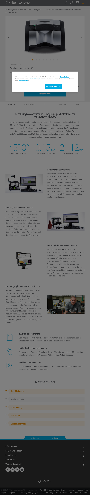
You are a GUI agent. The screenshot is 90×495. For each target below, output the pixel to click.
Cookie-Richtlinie (64, 77)
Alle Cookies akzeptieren (53, 86)
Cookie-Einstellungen (35, 79)
